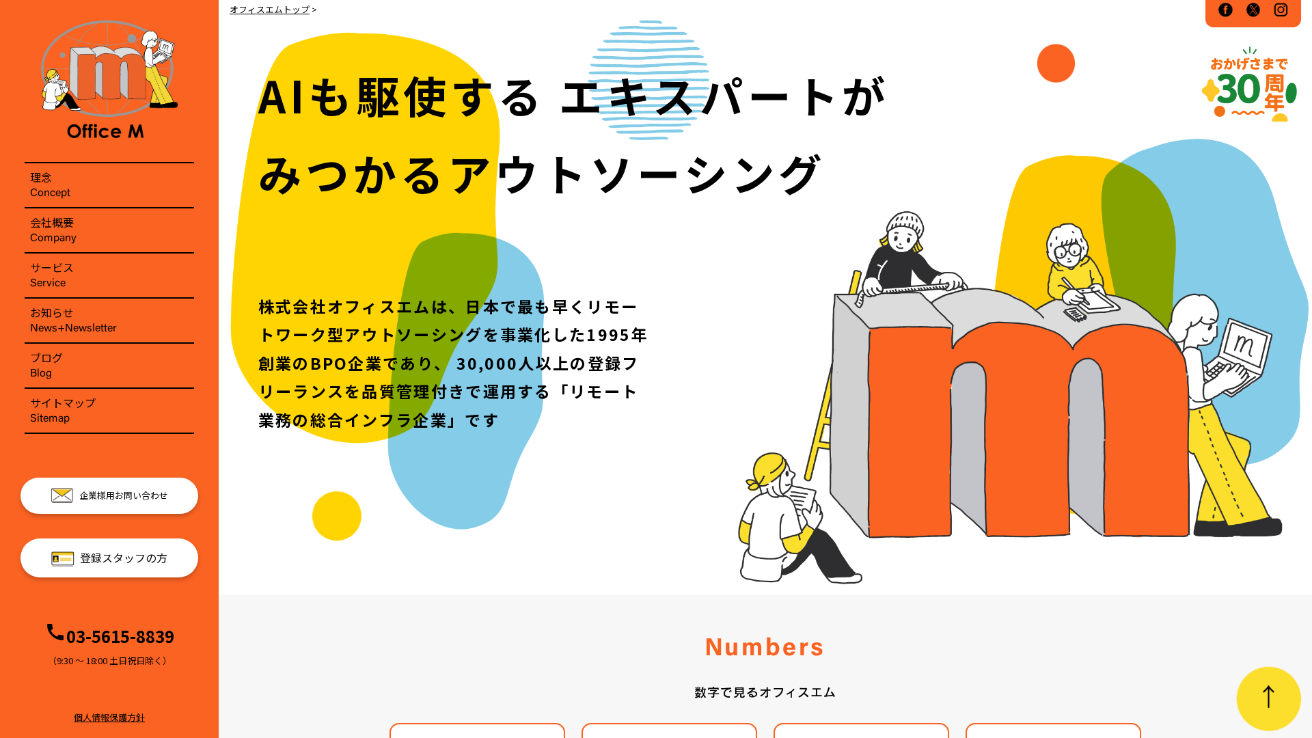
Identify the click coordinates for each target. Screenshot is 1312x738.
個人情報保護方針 (109, 717)
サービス (52, 274)
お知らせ (73, 319)
